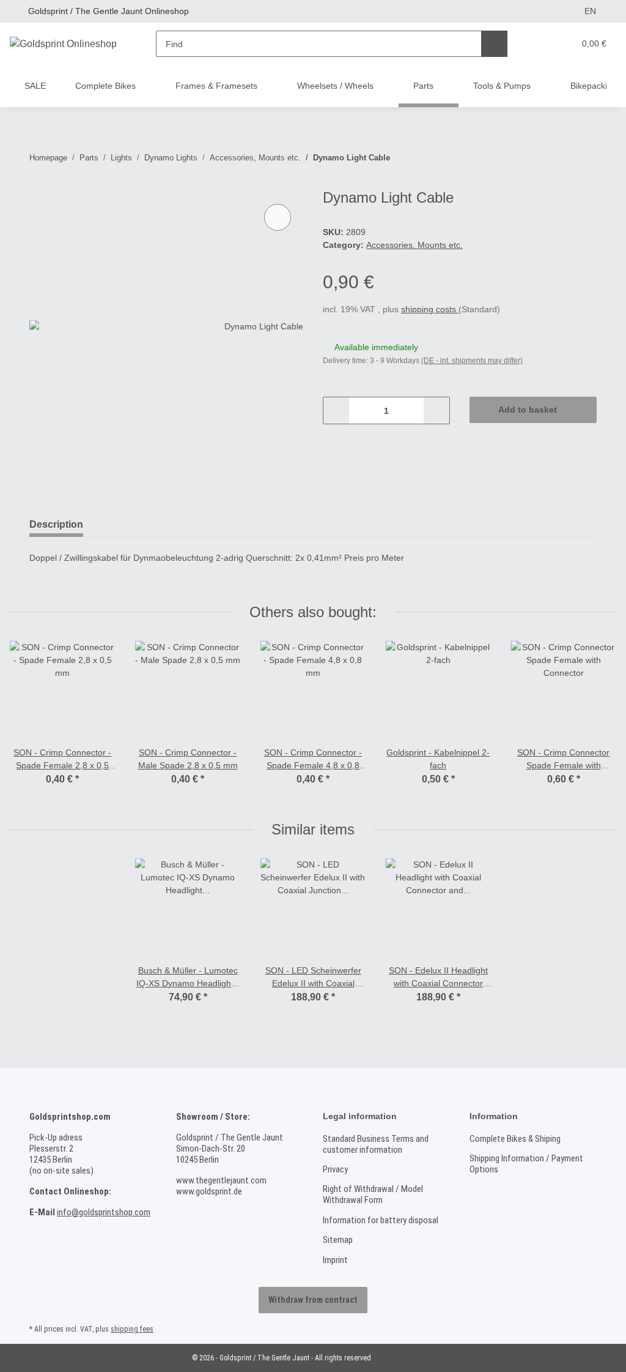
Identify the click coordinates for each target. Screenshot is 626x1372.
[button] (540, 44)
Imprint (335, 1259)
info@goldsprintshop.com (103, 1212)
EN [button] (590, 11)
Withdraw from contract (313, 1300)
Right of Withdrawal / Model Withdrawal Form (373, 1194)
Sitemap (338, 1239)
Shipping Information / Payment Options (526, 1164)
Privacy (335, 1169)
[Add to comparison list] (277, 217)
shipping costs (429, 309)
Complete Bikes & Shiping (515, 1138)
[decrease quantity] (336, 410)
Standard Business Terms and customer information (376, 1144)
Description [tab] (56, 524)
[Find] (494, 44)
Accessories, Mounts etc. (414, 245)
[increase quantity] (436, 410)
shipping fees (132, 1329)
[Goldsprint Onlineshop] (63, 44)
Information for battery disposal (380, 1220)
